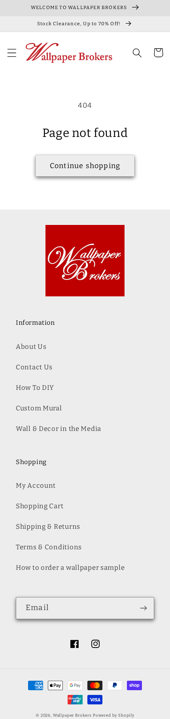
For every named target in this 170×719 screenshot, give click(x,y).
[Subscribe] (143, 608)
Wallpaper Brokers (72, 715)
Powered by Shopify (113, 715)
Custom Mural (39, 408)
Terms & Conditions (49, 547)
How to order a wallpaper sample (70, 567)
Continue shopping (85, 165)
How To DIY (35, 387)
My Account (36, 485)
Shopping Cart (39, 506)
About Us (31, 346)
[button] (12, 52)
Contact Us (34, 367)
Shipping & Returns (48, 526)
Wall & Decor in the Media (58, 429)
